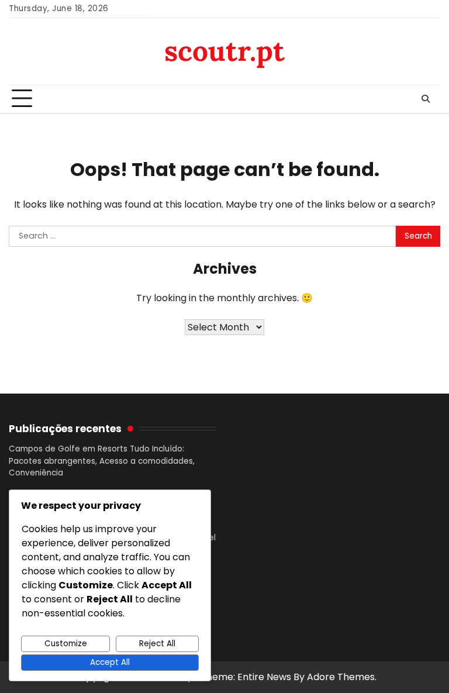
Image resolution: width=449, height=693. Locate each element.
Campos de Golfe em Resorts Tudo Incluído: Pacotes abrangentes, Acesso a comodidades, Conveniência (102, 460)
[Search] (425, 99)
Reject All (157, 643)
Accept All (110, 662)
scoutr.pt (224, 50)
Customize (65, 643)
